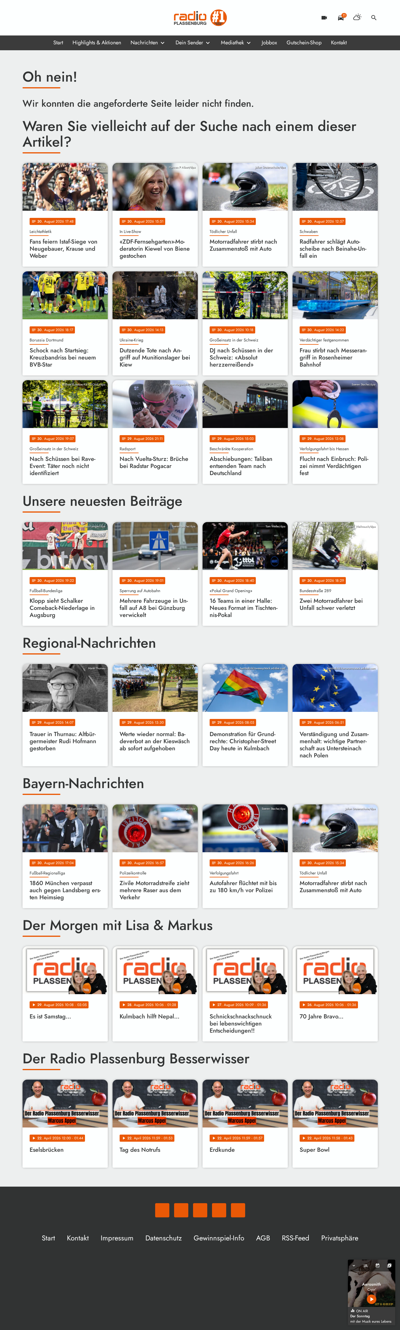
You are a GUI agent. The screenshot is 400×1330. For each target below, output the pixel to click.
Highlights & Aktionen (97, 42)
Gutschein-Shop (304, 42)
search (373, 17)
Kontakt (339, 42)
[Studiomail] (64, 18)
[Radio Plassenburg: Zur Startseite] (200, 18)
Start (58, 42)
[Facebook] (40, 18)
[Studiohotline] (76, 18)
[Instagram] (52, 18)
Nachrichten (144, 42)
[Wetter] (357, 17)
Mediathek (232, 42)
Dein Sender (189, 42)
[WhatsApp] (28, 18)
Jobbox (269, 42)
